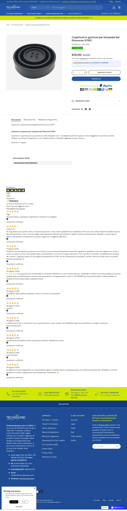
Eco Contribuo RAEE (50, 444)
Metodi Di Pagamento (50, 436)
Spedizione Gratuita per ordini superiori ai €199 (79, 2)
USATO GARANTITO (75, 13)
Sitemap (111, 500)
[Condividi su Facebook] (86, 109)
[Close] (35, 488)
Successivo (20, 209)
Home (8, 25)
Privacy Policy (47, 453)
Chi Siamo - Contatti (50, 420)
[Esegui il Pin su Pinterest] (90, 109)
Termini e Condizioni (50, 424)
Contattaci (97, 500)
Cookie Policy (47, 449)
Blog (111, 2)
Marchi (118, 2)
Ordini (73, 428)
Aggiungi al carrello (105, 72)
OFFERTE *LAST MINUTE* (111, 13)
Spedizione (84, 58)
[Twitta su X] (82, 109)
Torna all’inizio (63, 404)
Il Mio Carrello (76, 436)
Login (73, 424)
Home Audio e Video (34, 14)
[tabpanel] (63, 134)
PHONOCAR (76, 44)
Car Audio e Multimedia (14, 14)
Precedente (11, 209)
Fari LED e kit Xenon (17, 25)
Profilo (73, 440)
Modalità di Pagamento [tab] (47, 120)
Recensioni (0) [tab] (29, 120)
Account (74, 420)
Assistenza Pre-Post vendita (53, 440)
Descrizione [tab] (16, 120)
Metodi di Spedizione (50, 432)
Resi (72, 432)
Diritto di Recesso (49, 428)
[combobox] (66, 7)
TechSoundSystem (27, 478)
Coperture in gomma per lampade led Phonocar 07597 (38, 25)
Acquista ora (96, 79)
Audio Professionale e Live (54, 14)
